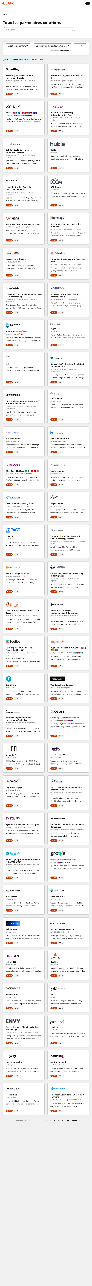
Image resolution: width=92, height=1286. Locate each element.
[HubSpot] (8, 3)
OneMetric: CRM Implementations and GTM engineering (24, 295)
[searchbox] (39, 29)
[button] (27, 59)
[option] (17, 45)
